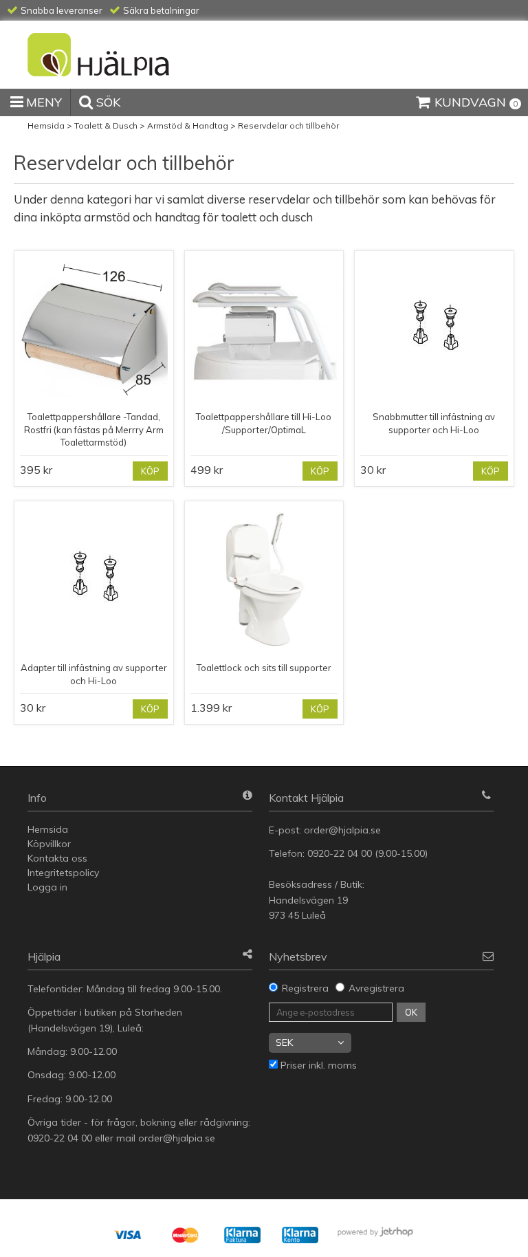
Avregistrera (376, 988)
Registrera (305, 988)
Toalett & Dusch (106, 125)
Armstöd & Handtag (187, 125)
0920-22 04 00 (339, 853)
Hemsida (46, 125)
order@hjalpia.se (344, 830)
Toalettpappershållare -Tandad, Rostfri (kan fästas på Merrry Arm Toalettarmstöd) (94, 429)
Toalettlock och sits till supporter (264, 667)
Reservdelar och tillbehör (288, 125)
